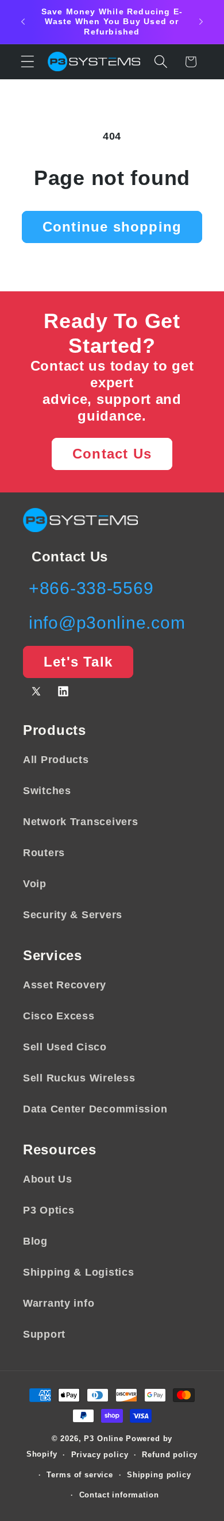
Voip (35, 884)
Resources (59, 1149)
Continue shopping (112, 226)
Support (44, 1334)
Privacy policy (100, 1454)
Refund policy (170, 1454)
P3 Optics (48, 1210)
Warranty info (58, 1303)
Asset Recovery (64, 985)
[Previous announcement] (23, 21)
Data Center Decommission (95, 1109)
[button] (28, 62)
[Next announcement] (201, 21)
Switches (47, 790)
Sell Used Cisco (65, 1047)
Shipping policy (159, 1474)
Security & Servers (72, 915)
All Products (56, 759)
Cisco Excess (59, 1016)
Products (54, 730)
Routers (44, 852)
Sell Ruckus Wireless (79, 1078)
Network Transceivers (80, 821)
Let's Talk (78, 661)
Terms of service (80, 1474)
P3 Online (103, 1438)
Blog (35, 1241)
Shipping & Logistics (78, 1272)
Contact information (119, 1495)
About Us (47, 1179)
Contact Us (112, 453)
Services (52, 955)
